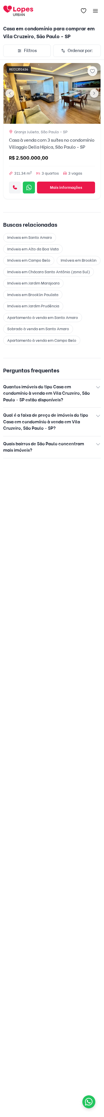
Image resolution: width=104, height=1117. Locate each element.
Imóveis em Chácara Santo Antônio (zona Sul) (48, 271)
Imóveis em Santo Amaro (29, 237)
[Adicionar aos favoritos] (92, 71)
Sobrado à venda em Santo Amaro (38, 328)
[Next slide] (94, 93)
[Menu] (95, 10)
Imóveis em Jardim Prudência (33, 306)
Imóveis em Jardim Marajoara (33, 283)
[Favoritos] (83, 10)
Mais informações (66, 187)
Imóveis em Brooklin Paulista (32, 294)
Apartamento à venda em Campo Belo (41, 340)
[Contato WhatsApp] (88, 1101)
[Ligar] (15, 187)
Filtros (30, 50)
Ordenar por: (80, 50)
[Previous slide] (9, 93)
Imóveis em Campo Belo (28, 260)
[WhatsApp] (29, 187)
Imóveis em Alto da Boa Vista (33, 249)
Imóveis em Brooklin (78, 260)
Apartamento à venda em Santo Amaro (42, 317)
